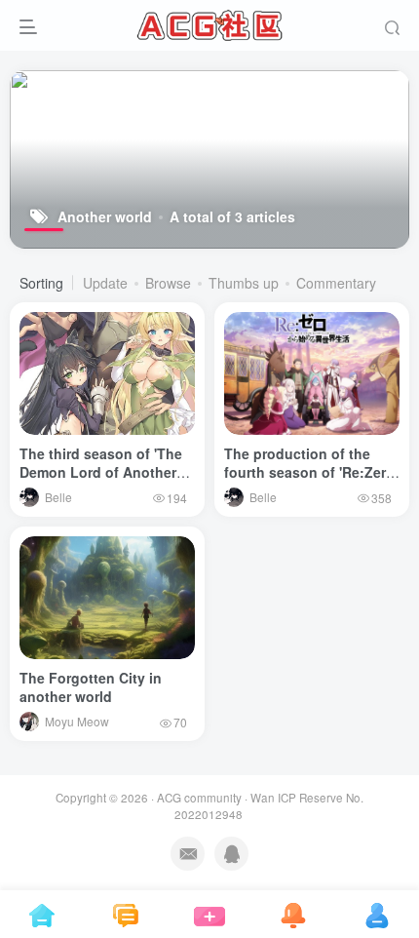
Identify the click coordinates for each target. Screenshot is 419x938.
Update (105, 283)
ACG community (199, 797)
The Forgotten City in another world (90, 687)
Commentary (336, 283)
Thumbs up (244, 283)
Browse (168, 283)
